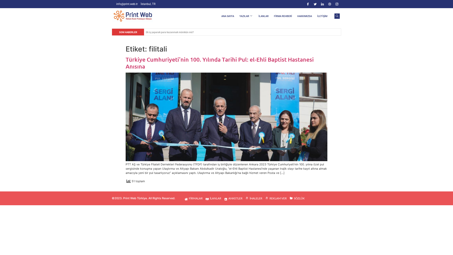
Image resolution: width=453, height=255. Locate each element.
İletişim (322, 16)
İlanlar (264, 16)
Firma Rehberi (283, 16)
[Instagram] (337, 4)
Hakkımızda (304, 16)
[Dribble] (329, 4)
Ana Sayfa (227, 16)
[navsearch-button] (337, 16)
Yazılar (244, 16)
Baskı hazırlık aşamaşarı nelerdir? (165, 32)
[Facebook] (308, 4)
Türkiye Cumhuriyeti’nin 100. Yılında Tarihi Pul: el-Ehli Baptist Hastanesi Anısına (220, 63)
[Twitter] (315, 4)
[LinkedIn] (322, 4)
